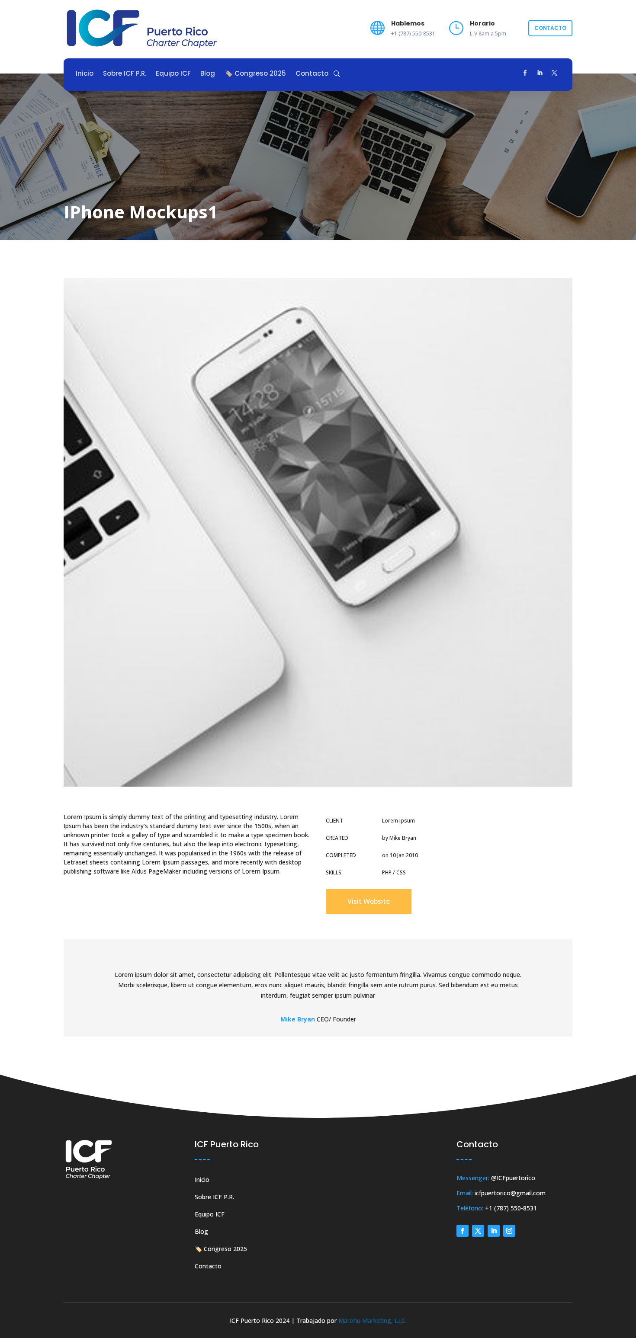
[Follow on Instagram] (509, 1231)
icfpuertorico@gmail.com (510, 1193)
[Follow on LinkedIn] (540, 73)
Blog (207, 74)
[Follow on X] (554, 73)
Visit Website (368, 901)
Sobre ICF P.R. (124, 74)
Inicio (84, 74)
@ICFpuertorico (513, 1178)
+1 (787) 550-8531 (511, 1208)
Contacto (550, 28)
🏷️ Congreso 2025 (255, 74)
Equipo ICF (173, 74)
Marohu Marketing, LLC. (372, 1320)
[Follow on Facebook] (525, 73)
